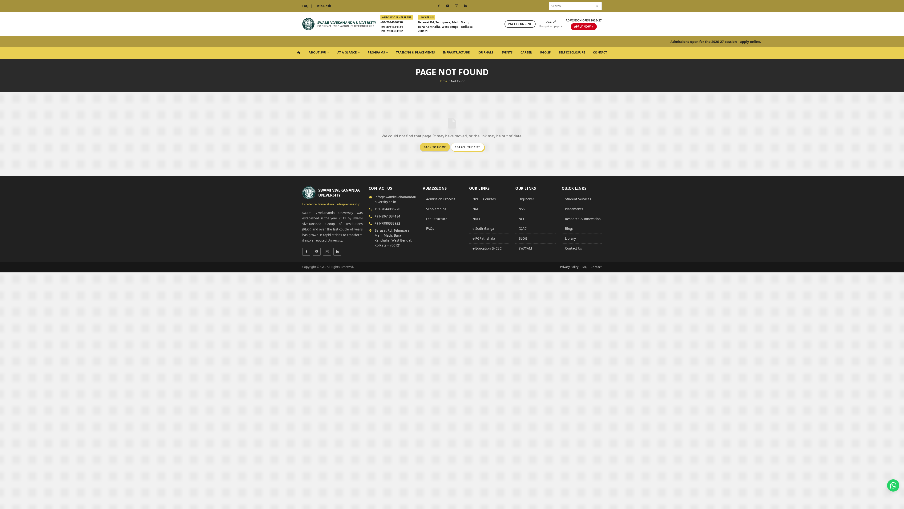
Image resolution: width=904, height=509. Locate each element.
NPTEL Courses (484, 199)
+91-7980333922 (391, 31)
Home (443, 81)
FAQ (305, 6)
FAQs (430, 228)
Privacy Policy (569, 267)
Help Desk (323, 6)
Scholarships (436, 209)
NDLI (476, 219)
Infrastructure (456, 52)
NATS (476, 209)
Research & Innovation (583, 219)
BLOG (523, 238)
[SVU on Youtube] (447, 6)
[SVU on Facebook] (438, 6)
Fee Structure (436, 219)
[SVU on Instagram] (456, 6)
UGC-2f (545, 52)
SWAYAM (525, 248)
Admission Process (440, 199)
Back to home (435, 147)
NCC (522, 219)
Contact (600, 52)
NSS (522, 209)
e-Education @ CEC (487, 248)
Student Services (578, 199)
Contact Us (573, 248)
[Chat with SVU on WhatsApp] (893, 485)
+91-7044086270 (391, 22)
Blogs (569, 228)
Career (526, 52)
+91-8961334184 (391, 27)
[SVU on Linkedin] (465, 6)
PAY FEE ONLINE (520, 24)
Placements (574, 209)
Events (507, 52)
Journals (485, 52)
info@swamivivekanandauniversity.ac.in (395, 199)
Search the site (467, 147)
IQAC (523, 228)
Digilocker (526, 199)
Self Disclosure (572, 52)
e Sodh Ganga (483, 228)
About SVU (317, 52)
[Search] (597, 6)
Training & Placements (415, 52)
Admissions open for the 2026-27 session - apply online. (688, 41)
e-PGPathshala (483, 238)
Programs (376, 52)
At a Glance (347, 52)
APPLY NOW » (583, 26)
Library (570, 238)
